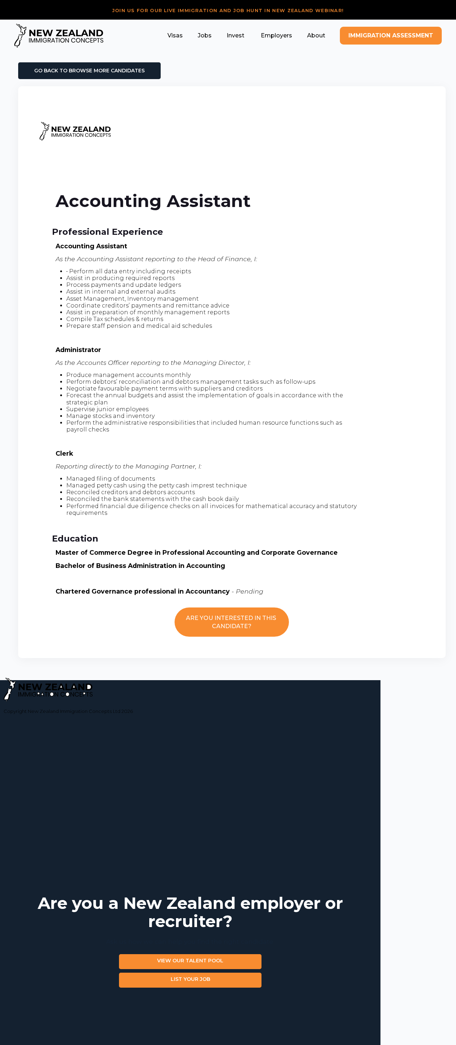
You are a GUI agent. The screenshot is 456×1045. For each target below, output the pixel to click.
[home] (58, 35)
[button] (175, 35)
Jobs (205, 35)
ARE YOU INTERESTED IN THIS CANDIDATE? (232, 622)
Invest (235, 35)
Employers (275, 35)
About (316, 35)
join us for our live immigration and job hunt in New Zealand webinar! (228, 10)
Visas (175, 35)
